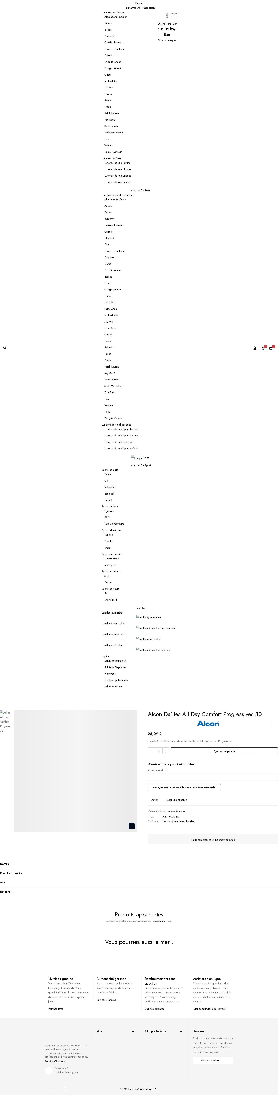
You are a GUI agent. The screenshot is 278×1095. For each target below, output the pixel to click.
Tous (106, 139)
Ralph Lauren (111, 113)
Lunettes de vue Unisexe (117, 176)
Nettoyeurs (110, 674)
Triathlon (108, 541)
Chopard (109, 238)
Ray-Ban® (110, 120)
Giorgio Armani (112, 68)
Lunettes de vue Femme (117, 163)
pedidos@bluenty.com (66, 1072)
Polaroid (108, 55)
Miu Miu (108, 87)
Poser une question (176, 800)
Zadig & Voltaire (113, 418)
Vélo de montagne (114, 524)
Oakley (108, 94)
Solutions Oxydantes (115, 667)
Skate (107, 548)
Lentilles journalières (113, 612)
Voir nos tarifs (55, 1009)
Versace (108, 145)
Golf (106, 481)
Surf (106, 576)
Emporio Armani (112, 62)
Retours (5, 892)
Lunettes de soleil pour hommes (121, 435)
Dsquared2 (110, 257)
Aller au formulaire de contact (209, 1009)
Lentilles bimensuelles (113, 623)
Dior (106, 244)
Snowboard (110, 600)
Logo (147, 457)
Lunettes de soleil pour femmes (121, 429)
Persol (107, 100)
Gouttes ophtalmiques (116, 680)
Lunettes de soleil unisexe (118, 442)
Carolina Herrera (113, 42)
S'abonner (228, 1060)
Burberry (109, 36)
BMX (107, 517)
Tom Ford (109, 392)
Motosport (110, 565)
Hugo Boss (110, 302)
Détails (4, 864)
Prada (107, 107)
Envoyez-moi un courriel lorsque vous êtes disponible (184, 787)
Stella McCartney (113, 132)
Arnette (108, 23)
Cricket (108, 500)
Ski (105, 593)
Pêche (107, 582)
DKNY (107, 264)
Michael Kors (111, 81)
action (154, 800)
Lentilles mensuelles (112, 634)
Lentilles (190, 821)
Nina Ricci (110, 328)
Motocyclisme (111, 558)
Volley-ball (110, 487)
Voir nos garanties (154, 1009)
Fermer (139, 3)
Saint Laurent (111, 126)
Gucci (107, 75)
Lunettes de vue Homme (117, 169)
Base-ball (109, 493)
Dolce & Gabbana (114, 49)
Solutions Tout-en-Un (115, 661)
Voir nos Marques (106, 1000)
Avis (2, 882)
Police (107, 354)
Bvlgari (108, 30)
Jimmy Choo (110, 309)
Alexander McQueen (115, 17)
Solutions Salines (113, 686)
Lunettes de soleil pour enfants (121, 448)
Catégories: (154, 821)
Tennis (107, 474)
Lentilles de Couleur (112, 645)
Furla (107, 283)
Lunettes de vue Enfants (117, 182)
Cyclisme (109, 511)
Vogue (108, 412)
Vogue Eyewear (113, 152)
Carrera (108, 232)
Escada (108, 277)
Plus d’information (11, 873)
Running (108, 535)
